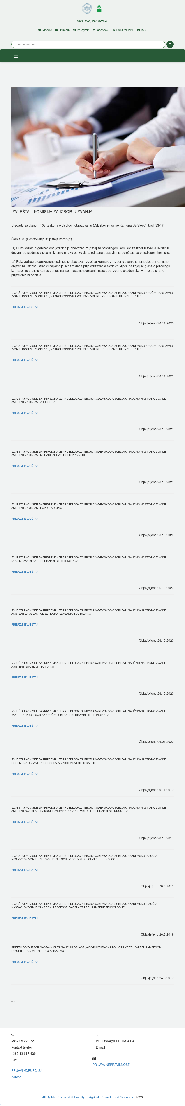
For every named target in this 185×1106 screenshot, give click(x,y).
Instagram (83, 30)
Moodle (47, 30)
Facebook (101, 30)
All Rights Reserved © (58, 1097)
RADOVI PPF (124, 30)
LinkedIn (64, 30)
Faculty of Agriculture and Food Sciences (104, 1097)
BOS (143, 30)
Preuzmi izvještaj (24, 307)
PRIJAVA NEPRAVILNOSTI (111, 1064)
